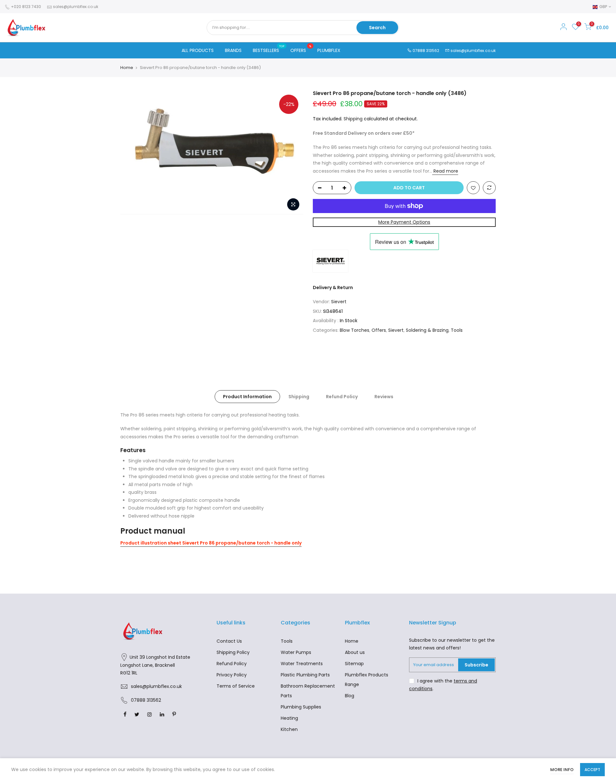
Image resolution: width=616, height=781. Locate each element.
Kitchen (289, 729)
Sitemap (354, 663)
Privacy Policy (232, 675)
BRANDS (233, 50)
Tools (457, 330)
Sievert (338, 301)
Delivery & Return (333, 287)
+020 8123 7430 (25, 6)
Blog (349, 695)
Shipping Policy (233, 652)
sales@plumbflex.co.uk (75, 6)
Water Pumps (296, 652)
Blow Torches (354, 330)
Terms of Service (236, 686)
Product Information (247, 396)
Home (126, 68)
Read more (445, 171)
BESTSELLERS (268, 49)
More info (562, 770)
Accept (592, 769)
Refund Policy (342, 396)
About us (355, 652)
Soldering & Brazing (427, 330)
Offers (379, 330)
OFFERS (300, 49)
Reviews (383, 396)
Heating (289, 718)
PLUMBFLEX (328, 50)
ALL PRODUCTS (198, 50)
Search (377, 27)
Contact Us (229, 641)
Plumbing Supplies (301, 707)
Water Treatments (302, 663)
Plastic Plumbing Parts (305, 675)
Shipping (353, 119)
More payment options (404, 222)
